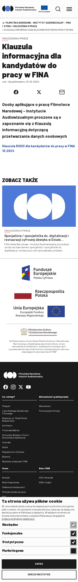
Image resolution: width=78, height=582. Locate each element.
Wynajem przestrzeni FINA (15, 461)
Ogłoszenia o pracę (25, 26)
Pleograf (6, 406)
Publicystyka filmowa (49, 410)
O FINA (7, 26)
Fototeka (6, 442)
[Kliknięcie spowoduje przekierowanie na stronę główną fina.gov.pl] (19, 9)
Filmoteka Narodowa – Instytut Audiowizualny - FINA (38, 22)
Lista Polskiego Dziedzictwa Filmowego (15, 412)
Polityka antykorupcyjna (14, 492)
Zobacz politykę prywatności (18, 518)
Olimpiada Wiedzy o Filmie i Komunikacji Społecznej (15, 436)
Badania (6, 456)
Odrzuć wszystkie (39, 574)
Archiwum (7, 425)
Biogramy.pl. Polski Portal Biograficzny (14, 419)
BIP (4, 496)
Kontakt (6, 477)
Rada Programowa (10, 482)
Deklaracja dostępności (13, 487)
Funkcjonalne (12, 533)
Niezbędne (10, 524)
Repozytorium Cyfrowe (13, 452)
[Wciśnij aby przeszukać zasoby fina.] (58, 9)
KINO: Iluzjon (45, 482)
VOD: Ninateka (46, 477)
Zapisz (39, 563)
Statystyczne (13, 542)
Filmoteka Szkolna (11, 430)
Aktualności (45, 406)
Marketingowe (13, 550)
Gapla (5, 447)
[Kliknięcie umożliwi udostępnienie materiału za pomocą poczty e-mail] (62, 92)
